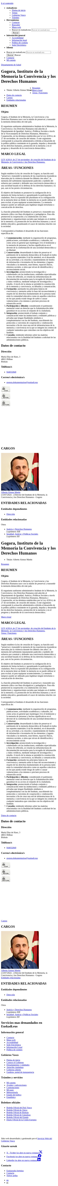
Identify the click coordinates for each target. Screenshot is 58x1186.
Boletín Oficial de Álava (16, 1110)
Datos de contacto (8, 815)
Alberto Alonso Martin (10, 492)
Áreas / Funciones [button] (40, 93)
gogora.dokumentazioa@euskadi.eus (22, 382)
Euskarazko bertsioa (15, 1171)
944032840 (11, 372)
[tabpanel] (29, 127)
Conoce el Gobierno (15, 1062)
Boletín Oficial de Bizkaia (17, 1112)
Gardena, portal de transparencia (20, 1072)
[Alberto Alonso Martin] (20, 490)
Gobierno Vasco (19, 15)
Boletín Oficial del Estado (17, 1117)
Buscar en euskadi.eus (21, 30)
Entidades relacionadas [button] (16, 100)
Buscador (16, 25)
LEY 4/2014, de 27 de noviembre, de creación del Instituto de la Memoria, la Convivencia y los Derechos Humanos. (28, 160)
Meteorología (12, 1092)
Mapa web (16, 27)
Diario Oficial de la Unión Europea (21, 1120)
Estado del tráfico (13, 1095)
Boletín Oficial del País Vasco (19, 1107)
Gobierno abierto (13, 1070)
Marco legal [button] (37, 90)
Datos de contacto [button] (14, 95)
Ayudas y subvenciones (16, 1085)
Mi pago (10, 1090)
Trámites (15, 17)
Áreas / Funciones (8, 633)
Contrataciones (12, 1087)
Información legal (19, 40)
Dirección (10, 514)
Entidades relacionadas (11, 978)
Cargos (4, 921)
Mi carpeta (11, 60)
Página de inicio (18, 10)
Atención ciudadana (14, 1067)
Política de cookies (20, 43)
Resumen (5, 564)
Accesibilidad (17, 38)
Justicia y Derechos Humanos (19, 529)
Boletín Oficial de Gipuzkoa (18, 1115)
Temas (14, 13)
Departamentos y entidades (17, 1065)
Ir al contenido (7, 3)
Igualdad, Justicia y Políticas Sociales (22, 534)
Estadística (11, 1097)
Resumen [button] (36, 88)
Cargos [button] (9, 97)
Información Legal (14, 1047)
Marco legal (6, 617)
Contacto (16, 22)
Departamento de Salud (11, 65)
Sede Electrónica (19, 45)
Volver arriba (12, 1175)
